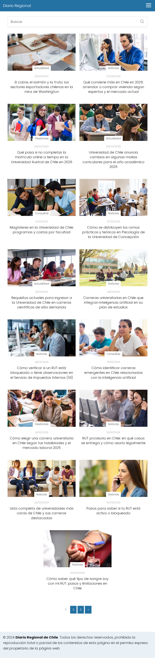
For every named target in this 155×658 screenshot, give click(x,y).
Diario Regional (17, 5)
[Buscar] (140, 20)
